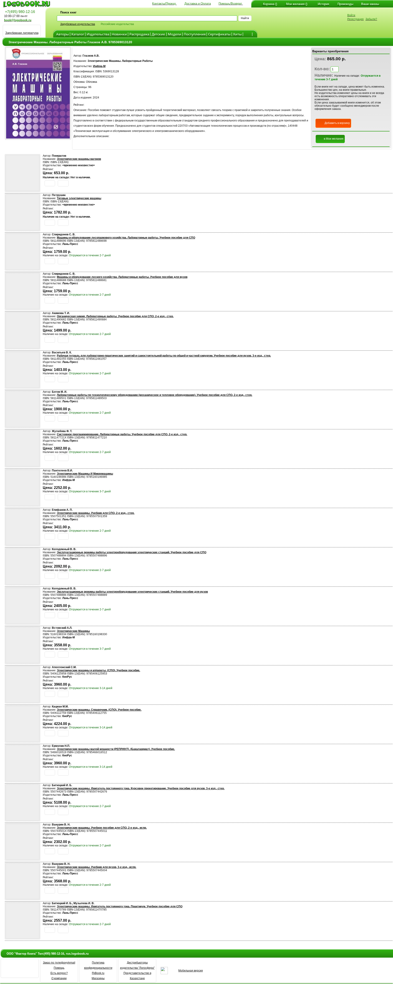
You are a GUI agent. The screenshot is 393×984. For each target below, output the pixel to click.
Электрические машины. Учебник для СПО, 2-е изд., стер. (95, 513)
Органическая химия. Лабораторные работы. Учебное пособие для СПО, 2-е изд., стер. (115, 316)
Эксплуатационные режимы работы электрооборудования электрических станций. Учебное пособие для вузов (132, 591)
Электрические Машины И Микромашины (85, 473)
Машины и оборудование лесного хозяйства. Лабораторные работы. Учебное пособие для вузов (122, 277)
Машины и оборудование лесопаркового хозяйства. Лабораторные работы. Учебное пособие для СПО (126, 237)
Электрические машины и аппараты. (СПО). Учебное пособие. (98, 670)
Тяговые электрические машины (79, 198)
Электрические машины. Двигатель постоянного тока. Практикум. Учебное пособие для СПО (119, 906)
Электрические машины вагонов (79, 159)
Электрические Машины (73, 631)
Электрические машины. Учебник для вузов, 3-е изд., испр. (96, 867)
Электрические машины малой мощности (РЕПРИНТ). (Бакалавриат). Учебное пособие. (116, 749)
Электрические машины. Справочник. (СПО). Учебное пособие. (99, 709)
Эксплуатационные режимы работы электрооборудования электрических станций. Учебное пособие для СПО (131, 552)
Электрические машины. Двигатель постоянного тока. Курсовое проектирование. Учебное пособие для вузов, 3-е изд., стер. (140, 788)
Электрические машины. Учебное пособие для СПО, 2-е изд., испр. (102, 827)
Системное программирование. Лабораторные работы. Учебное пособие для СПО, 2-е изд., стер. (122, 434)
